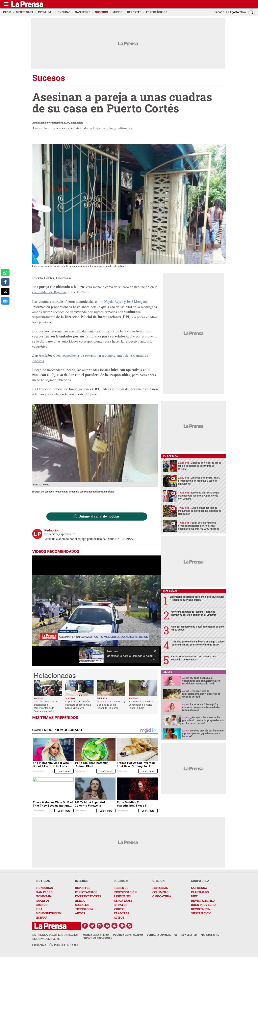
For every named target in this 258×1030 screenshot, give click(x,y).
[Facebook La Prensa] (85, 926)
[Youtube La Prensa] (107, 926)
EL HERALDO (200, 892)
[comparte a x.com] (5, 291)
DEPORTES (82, 888)
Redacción (77, 122)
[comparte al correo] (5, 301)
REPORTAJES (123, 900)
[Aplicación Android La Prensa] (122, 926)
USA (39, 909)
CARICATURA (161, 896)
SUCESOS (43, 900)
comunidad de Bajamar (49, 291)
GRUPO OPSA (200, 881)
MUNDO (42, 905)
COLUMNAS (160, 892)
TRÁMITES (121, 913)
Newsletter (189, 935)
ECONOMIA (44, 896)
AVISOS (119, 917)
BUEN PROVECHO (203, 905)
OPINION (158, 881)
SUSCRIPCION (201, 913)
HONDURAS (44, 888)
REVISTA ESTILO (203, 900)
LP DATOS (120, 905)
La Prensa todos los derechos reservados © (55, 937)
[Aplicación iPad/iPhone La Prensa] (114, 926)
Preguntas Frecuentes (97, 937)
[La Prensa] (50, 926)
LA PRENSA (199, 888)
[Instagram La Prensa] (100, 926)
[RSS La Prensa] (129, 926)
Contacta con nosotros (162, 935)
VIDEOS (119, 909)
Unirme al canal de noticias (99, 516)
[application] (96, 610)
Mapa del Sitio (210, 935)
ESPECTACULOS (86, 892)
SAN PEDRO (44, 892)
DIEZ (194, 896)
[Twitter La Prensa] (92, 926)
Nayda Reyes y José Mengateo (126, 301)
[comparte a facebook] (5, 282)
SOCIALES (82, 905)
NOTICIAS (43, 881)
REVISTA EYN (200, 909)
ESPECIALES (122, 896)
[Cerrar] (155, 650)
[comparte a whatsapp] (5, 272)
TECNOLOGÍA (84, 909)
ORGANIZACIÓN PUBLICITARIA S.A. (55, 945)
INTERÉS (81, 881)
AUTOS (80, 913)
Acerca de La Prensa (96, 935)
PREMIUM (121, 881)
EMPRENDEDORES (88, 896)
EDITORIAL (160, 888)
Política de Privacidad (128, 935)
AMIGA (80, 900)
